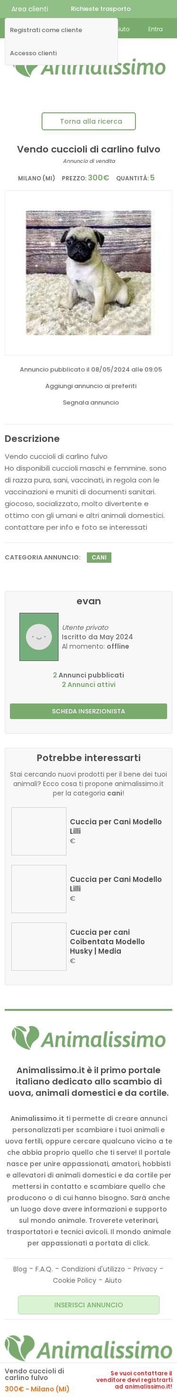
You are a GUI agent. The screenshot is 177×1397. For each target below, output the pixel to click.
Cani (99, 557)
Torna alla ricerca (91, 121)
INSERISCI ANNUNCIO (88, 1305)
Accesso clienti (33, 53)
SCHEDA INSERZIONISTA (88, 711)
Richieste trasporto (101, 8)
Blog (20, 1269)
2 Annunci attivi (89, 684)
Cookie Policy (74, 1280)
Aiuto (113, 1280)
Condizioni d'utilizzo (93, 1269)
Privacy (145, 1269)
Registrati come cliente (46, 30)
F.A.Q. (44, 1269)
